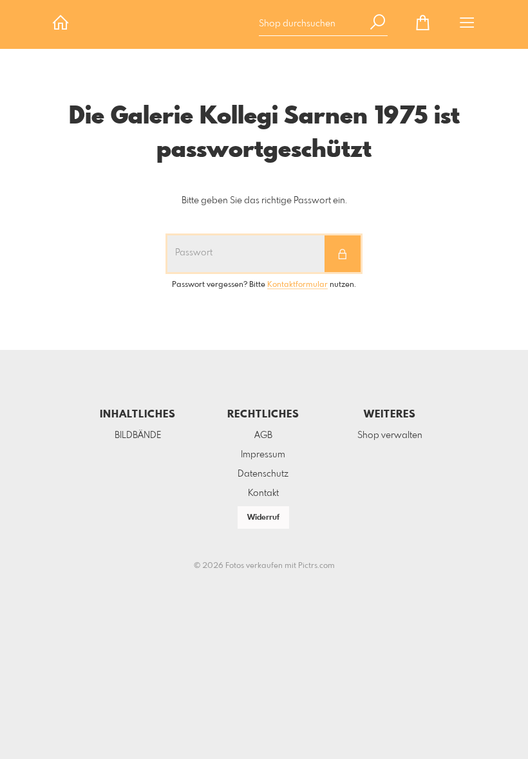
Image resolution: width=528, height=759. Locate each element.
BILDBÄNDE (138, 435)
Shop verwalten (389, 435)
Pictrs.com (316, 566)
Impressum (263, 454)
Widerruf (263, 518)
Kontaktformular (297, 285)
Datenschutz (263, 474)
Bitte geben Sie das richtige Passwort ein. (264, 200)
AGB (263, 435)
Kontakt (263, 493)
